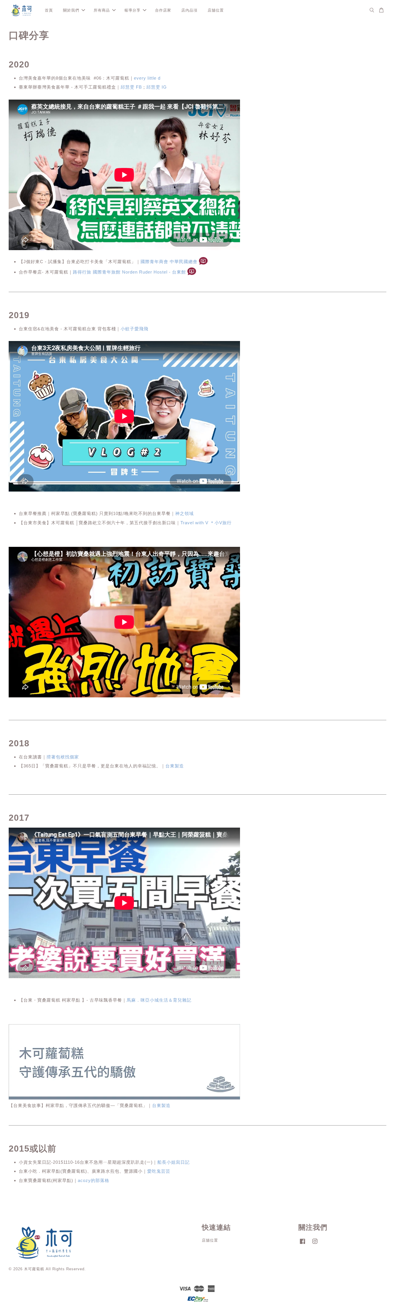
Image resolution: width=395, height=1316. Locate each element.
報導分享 (132, 10)
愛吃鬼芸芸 (158, 1171)
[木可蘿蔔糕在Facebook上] (302, 1244)
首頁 (49, 10)
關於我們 (71, 10)
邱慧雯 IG (156, 87)
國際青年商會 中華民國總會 (169, 261)
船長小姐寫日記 (173, 1162)
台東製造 (174, 765)
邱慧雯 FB (131, 87)
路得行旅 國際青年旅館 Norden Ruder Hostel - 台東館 (129, 272)
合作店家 (163, 10)
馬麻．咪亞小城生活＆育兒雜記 (159, 1000)
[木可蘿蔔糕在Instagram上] (315, 1244)
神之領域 (184, 513)
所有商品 (102, 10)
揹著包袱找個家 (63, 756)
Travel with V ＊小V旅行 (206, 522)
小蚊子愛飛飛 (134, 328)
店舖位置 (216, 10)
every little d (147, 78)
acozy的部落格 (93, 1180)
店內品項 (189, 10)
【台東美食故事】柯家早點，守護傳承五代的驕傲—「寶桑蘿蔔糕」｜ (90, 1105)
